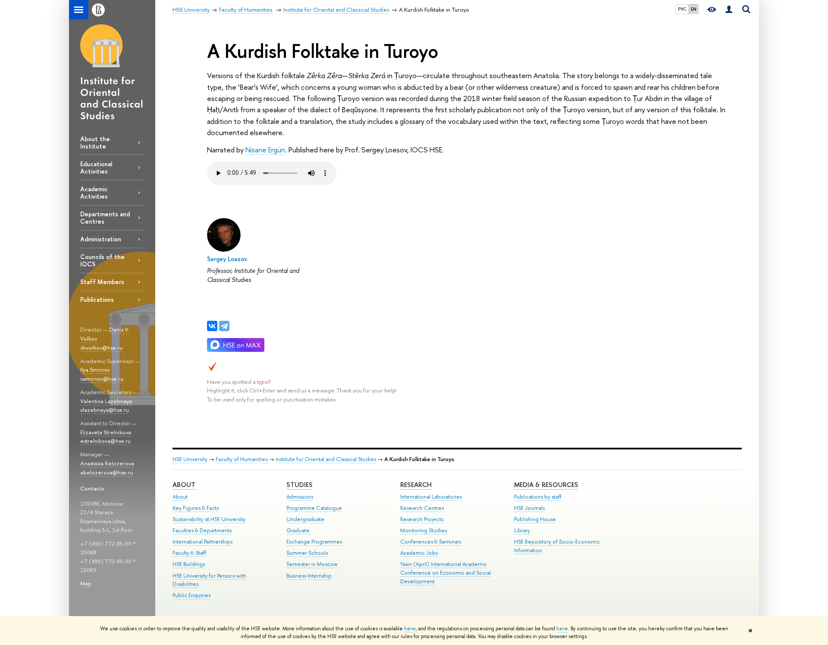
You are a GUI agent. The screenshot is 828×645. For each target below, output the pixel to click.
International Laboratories (431, 496)
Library (522, 530)
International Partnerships (202, 541)
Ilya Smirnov (95, 369)
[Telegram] (224, 326)
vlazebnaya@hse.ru (104, 410)
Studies (299, 484)
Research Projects (421, 519)
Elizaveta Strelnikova (105, 432)
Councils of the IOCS (102, 260)
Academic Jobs (419, 552)
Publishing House (535, 519)
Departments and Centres (105, 217)
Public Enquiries (191, 595)
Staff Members (102, 282)
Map (85, 583)
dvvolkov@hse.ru (101, 347)
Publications (97, 299)
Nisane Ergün (265, 150)
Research (416, 484)
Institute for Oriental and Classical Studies (326, 459)
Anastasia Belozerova (107, 463)
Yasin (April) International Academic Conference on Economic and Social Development (445, 572)
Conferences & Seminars (430, 541)
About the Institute (95, 142)
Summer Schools (307, 552)
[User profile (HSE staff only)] (728, 9)
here (410, 628)
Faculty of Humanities (242, 459)
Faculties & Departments (202, 530)
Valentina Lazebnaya (106, 401)
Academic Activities (94, 192)
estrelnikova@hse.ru (105, 441)
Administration (100, 239)
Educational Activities (96, 167)
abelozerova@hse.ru (106, 472)
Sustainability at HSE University (208, 519)
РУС (682, 9)
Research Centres (422, 508)
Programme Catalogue (314, 508)
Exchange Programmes (314, 541)
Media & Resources (546, 484)
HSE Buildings (188, 564)
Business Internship (309, 575)
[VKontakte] (212, 326)
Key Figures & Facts (195, 508)
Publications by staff (537, 496)
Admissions (299, 496)
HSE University (189, 459)
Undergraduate (305, 519)
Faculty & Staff (189, 552)
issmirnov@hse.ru (101, 379)
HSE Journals (529, 508)
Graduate (298, 530)
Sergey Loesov (227, 259)
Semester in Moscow (312, 564)
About (183, 484)
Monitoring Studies (423, 530)
